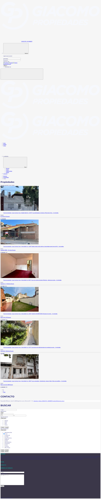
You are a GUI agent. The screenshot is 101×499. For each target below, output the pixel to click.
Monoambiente (8, 442)
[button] (6, 62)
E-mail (2, 471)
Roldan (7, 172)
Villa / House (7, 447)
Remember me (8, 67)
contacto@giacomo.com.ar (58, 401)
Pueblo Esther (9, 171)
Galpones (7, 439)
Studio (6, 445)
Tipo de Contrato (4, 417)
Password (5, 60)
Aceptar (6, 427)
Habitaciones (3, 411)
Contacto (5, 173)
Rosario (7, 168)
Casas (6, 434)
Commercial (7, 435)
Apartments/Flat (8, 432)
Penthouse (7, 443)
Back (25, 167)
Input (2, 412)
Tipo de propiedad (4, 428)
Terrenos (7, 446)
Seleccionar (3, 418)
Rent (6, 422)
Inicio (4, 143)
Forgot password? (7, 64)
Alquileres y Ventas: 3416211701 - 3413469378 (43, 401)
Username (5, 58)
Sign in (5, 65)
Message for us (4, 473)
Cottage (6, 436)
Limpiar (2, 427)
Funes (7, 169)
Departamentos (8, 438)
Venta (4, 145)
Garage (6, 440)
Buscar (6, 451)
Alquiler (4, 144)
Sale (6, 423)
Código (2, 409)
